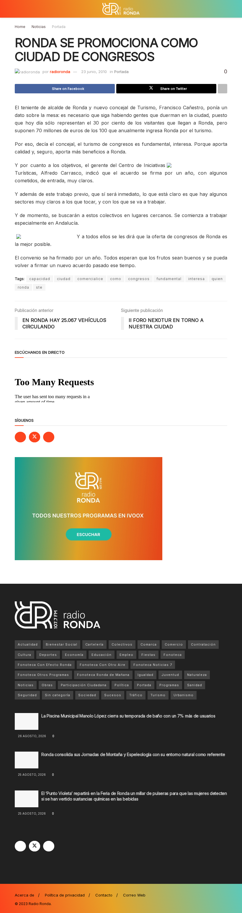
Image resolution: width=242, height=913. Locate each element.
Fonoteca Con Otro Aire (102, 665)
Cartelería (94, 644)
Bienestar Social (61, 644)
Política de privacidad (65, 895)
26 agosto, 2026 (31, 736)
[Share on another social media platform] (222, 88)
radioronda (60, 71)
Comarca (148, 644)
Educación (101, 655)
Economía (74, 655)
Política (122, 685)
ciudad (64, 279)
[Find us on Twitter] (34, 437)
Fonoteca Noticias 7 (152, 665)
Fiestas (148, 655)
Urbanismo (184, 695)
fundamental (169, 279)
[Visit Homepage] (121, 9)
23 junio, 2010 (94, 71)
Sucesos (112, 695)
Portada (59, 26)
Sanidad (194, 685)
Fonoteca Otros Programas (43, 675)
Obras (47, 685)
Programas (169, 685)
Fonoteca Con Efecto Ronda (45, 665)
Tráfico (136, 695)
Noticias (39, 26)
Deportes (48, 655)
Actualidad (28, 644)
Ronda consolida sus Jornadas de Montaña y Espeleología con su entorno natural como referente (134, 754)
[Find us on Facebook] (20, 437)
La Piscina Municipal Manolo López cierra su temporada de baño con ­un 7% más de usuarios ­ (128, 715)
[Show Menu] (17, 9)
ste (39, 287)
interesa (196, 279)
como (115, 279)
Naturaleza (197, 675)
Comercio (174, 644)
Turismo (158, 695)
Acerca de (24, 895)
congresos (139, 279)
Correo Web (134, 895)
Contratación (203, 644)
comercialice (90, 279)
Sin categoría (57, 695)
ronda (23, 287)
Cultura (24, 655)
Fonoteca (172, 655)
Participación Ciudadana (84, 685)
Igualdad (145, 675)
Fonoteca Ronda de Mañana (103, 675)
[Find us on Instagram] (48, 437)
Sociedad (87, 695)
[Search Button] (224, 9)
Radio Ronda (40, 904)
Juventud (170, 675)
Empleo (126, 655)
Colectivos (122, 644)
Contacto (103, 895)
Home (20, 26)
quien (217, 279)
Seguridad (27, 695)
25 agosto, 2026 (31, 774)
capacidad (39, 279)
